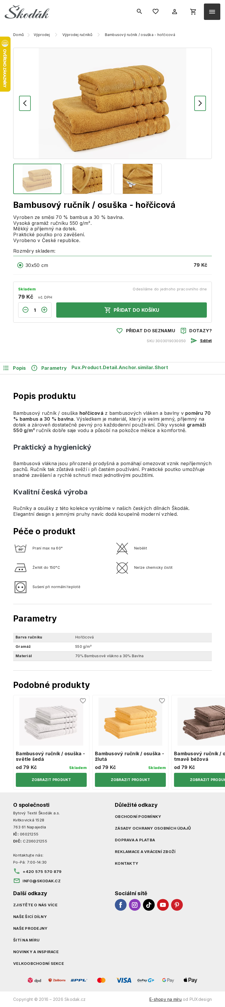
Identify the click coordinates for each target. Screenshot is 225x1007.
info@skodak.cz (42, 880)
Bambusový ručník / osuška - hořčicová (140, 35)
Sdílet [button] (206, 340)
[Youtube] (163, 905)
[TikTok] (149, 905)
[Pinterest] (177, 905)
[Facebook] (121, 905)
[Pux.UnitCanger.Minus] (23, 310)
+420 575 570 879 (42, 871)
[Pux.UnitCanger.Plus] (46, 310)
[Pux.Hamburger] (212, 12)
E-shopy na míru (165, 999)
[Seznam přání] (83, 701)
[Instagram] (135, 905)
